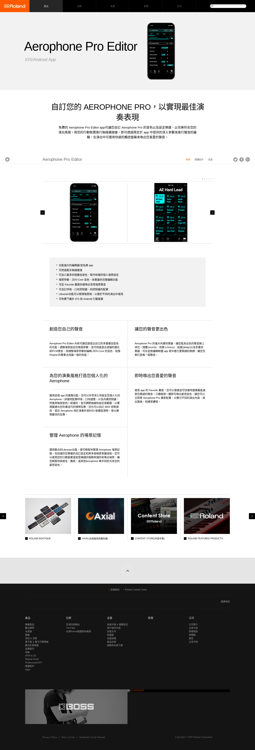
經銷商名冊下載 (115, 645)
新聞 (146, 6)
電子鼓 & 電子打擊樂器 (36, 641)
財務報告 (193, 631)
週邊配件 (29, 666)
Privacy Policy (49, 737)
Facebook (241, 159)
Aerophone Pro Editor (62, 159)
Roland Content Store (136, 589)
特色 (188, 159)
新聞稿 (192, 635)
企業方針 (193, 628)
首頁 (7, 159)
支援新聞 (111, 638)
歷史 (191, 638)
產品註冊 (111, 641)
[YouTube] (34, 603)
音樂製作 (29, 648)
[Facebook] (27, 603)
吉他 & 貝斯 (31, 638)
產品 (27, 617)
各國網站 (115, 589)
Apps (27, 669)
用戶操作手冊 (114, 628)
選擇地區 (225, 601)
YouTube (70, 628)
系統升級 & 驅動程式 (117, 624)
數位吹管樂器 (32, 645)
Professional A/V (33, 662)
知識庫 (110, 635)
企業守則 (193, 641)
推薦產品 (29, 624)
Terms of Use (68, 737)
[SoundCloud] (40, 603)
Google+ (247, 159)
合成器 (28, 631)
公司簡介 (193, 624)
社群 (79, 6)
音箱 (27, 652)
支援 (112, 6)
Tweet (235, 159)
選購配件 (199, 159)
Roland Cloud (32, 659)
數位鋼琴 (29, 628)
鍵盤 (27, 635)
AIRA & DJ (30, 655)
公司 (179, 6)
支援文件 (111, 631)
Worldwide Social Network (92, 737)
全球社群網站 (73, 624)
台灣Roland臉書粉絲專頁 (78, 631)
